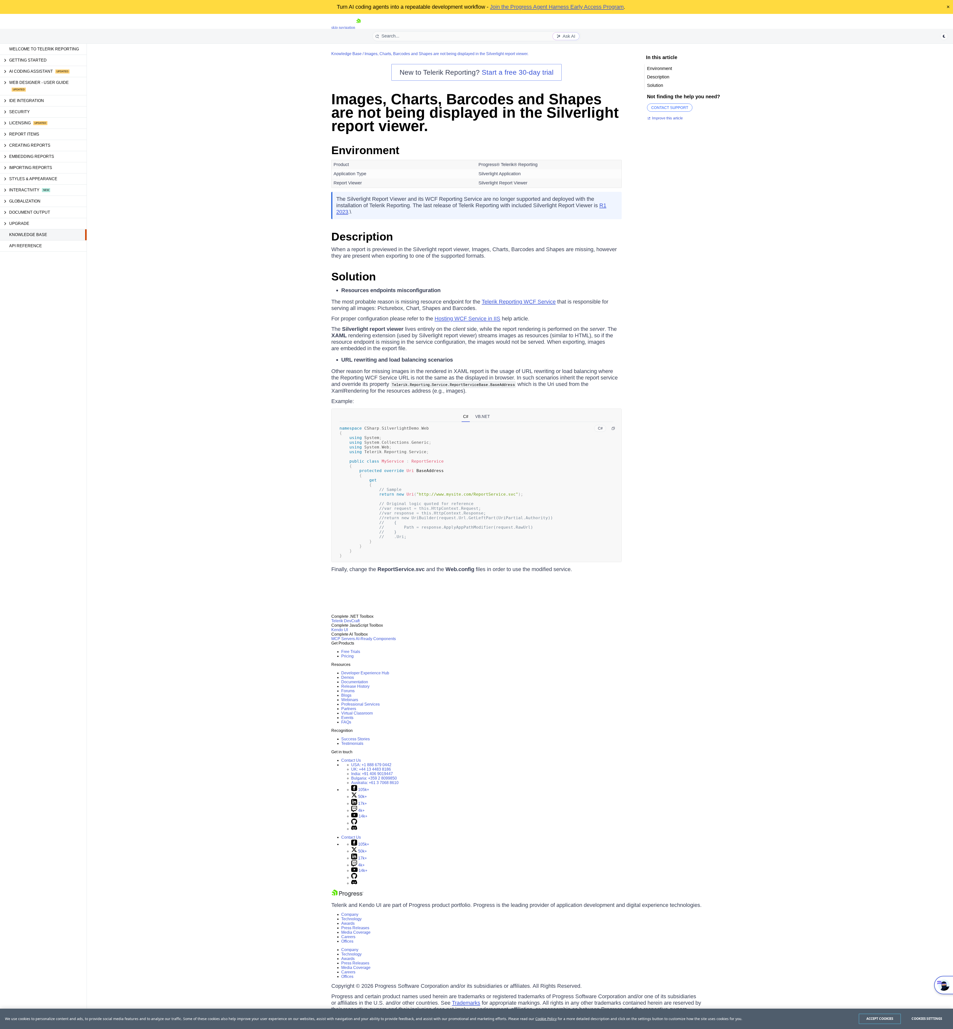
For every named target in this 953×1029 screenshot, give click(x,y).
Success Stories (355, 739)
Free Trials (350, 652)
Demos (347, 677)
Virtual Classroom (357, 713)
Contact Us (351, 760)
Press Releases (355, 928)
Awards (348, 923)
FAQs (346, 722)
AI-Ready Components (376, 639)
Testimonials (352, 743)
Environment (365, 150)
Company (349, 914)
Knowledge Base (28, 235)
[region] (476, 1019)
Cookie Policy (546, 1018)
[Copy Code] (613, 428)
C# (465, 416)
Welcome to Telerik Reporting (44, 49)
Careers (348, 937)
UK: (371, 769)
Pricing (347, 656)
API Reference (25, 246)
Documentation (354, 682)
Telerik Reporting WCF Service (519, 302)
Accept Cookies (879, 1018)
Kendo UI (339, 630)
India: (372, 774)
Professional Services (360, 704)
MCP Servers (343, 639)
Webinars (349, 700)
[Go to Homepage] (358, 27)
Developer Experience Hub (365, 673)
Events (347, 718)
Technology (351, 919)
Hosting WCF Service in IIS (467, 318)
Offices (347, 941)
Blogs (346, 695)
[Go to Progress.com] (347, 895)
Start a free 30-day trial (517, 72)
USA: (371, 765)
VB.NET (482, 416)
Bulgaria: (374, 778)
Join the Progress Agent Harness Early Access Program (557, 7)
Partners (348, 709)
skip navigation (343, 27)
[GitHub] (354, 823)
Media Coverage (356, 932)
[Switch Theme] (944, 36)
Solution (353, 276)
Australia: (375, 783)
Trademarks (466, 1003)
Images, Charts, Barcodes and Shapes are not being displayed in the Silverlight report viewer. (446, 54)
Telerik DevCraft (345, 621)
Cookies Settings (927, 1018)
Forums (348, 691)
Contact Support (669, 107)
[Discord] (354, 829)
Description (362, 236)
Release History (355, 686)
